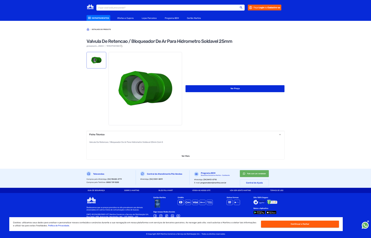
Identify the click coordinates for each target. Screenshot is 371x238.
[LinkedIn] (172, 216)
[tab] (96, 60)
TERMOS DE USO (276, 190)
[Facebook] (155, 216)
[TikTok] (166, 216)
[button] (242, 7)
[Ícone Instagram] (161, 216)
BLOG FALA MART (166, 190)
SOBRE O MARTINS (131, 190)
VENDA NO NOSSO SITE (201, 190)
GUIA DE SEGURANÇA (96, 190)
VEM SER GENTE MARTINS (240, 190)
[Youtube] (178, 216)
